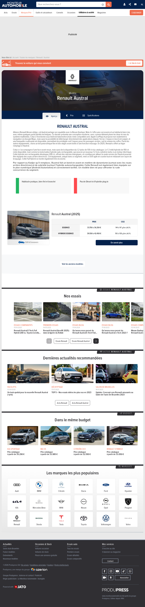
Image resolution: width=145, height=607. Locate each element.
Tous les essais (73, 548)
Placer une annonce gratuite (46, 555)
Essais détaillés (73, 555)
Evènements (8, 555)
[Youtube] (117, 571)
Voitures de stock (42, 551)
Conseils (59, 12)
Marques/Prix (26, 12)
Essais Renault (61, 341)
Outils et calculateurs (44, 12)
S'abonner (136, 12)
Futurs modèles (9, 551)
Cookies (50, 565)
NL (142, 4)
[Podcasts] (110, 577)
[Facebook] (104, 571)
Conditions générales (38, 565)
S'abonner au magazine (111, 551)
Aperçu (54, 116)
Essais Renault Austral (80, 341)
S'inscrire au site (108, 548)
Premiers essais (73, 551)
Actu (6, 12)
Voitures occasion (42, 548)
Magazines (101, 12)
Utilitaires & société (86, 12)
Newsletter (124, 577)
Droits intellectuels (62, 565)
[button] (96, 341)
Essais (14, 12)
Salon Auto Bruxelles (11, 548)
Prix (71, 115)
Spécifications (93, 115)
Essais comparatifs (74, 558)
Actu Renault (62, 402)
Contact (110, 561)
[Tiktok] (123, 571)
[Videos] (104, 577)
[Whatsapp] (130, 571)
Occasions (71, 12)
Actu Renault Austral (80, 402)
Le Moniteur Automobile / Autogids (31, 578)
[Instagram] (110, 571)
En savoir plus (116, 242)
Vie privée (25, 565)
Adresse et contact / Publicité (30, 575)
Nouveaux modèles (10, 558)
